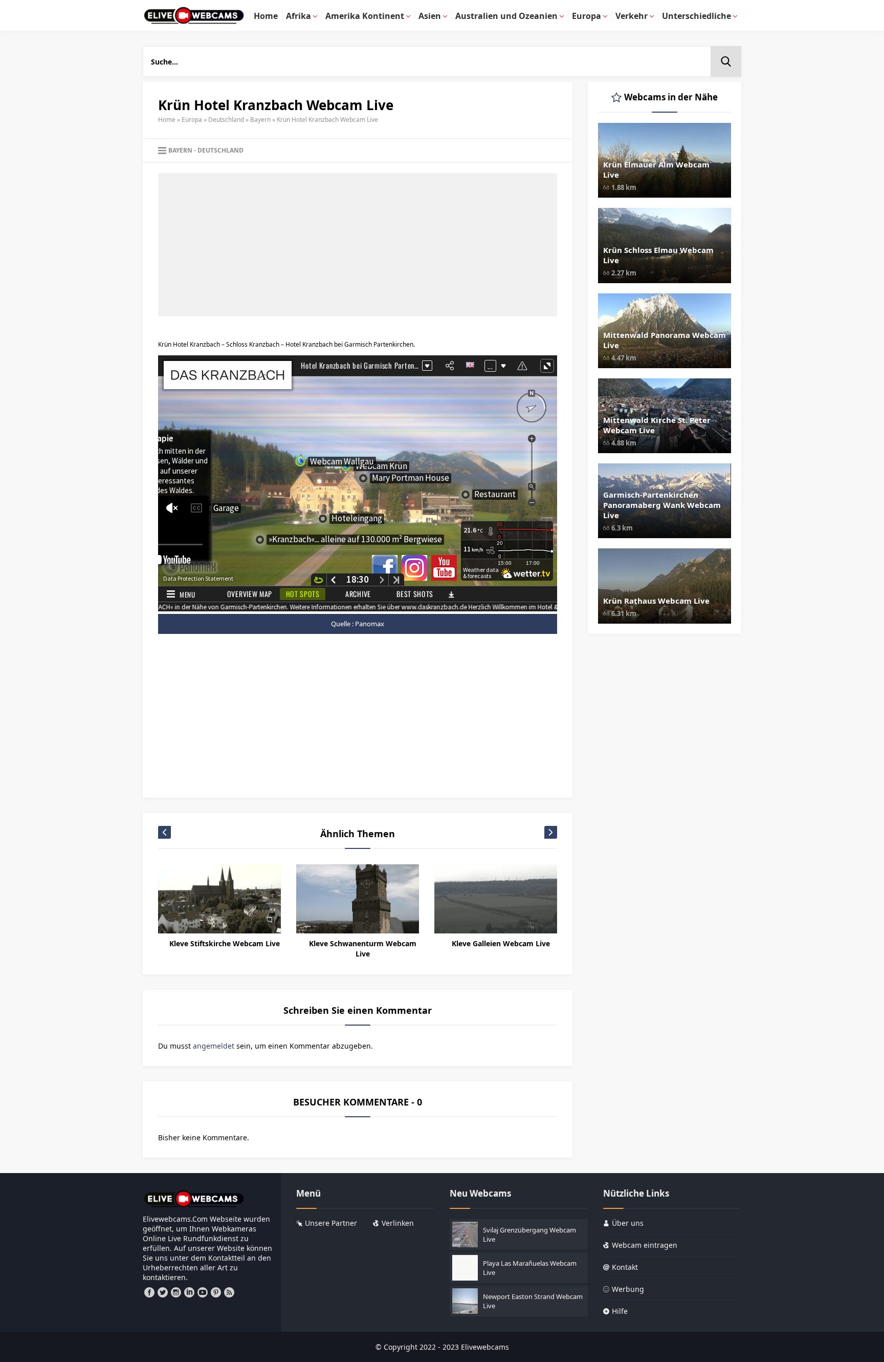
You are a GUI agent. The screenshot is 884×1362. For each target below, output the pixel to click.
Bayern (260, 119)
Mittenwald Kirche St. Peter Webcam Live (657, 425)
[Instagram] (176, 1292)
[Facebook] (149, 1292)
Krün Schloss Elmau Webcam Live (658, 255)
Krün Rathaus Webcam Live (656, 600)
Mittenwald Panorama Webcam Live (664, 340)
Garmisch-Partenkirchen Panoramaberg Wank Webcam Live (662, 505)
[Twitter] (163, 1292)
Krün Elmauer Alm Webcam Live (656, 169)
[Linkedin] (189, 1292)
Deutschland (226, 119)
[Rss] (229, 1292)
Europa (192, 119)
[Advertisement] (357, 244)
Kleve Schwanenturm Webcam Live (362, 949)
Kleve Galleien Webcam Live (501, 943)
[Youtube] (202, 1292)
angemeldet (213, 1046)
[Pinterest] (216, 1292)
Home (166, 119)
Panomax (369, 623)
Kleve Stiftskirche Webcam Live (224, 943)
